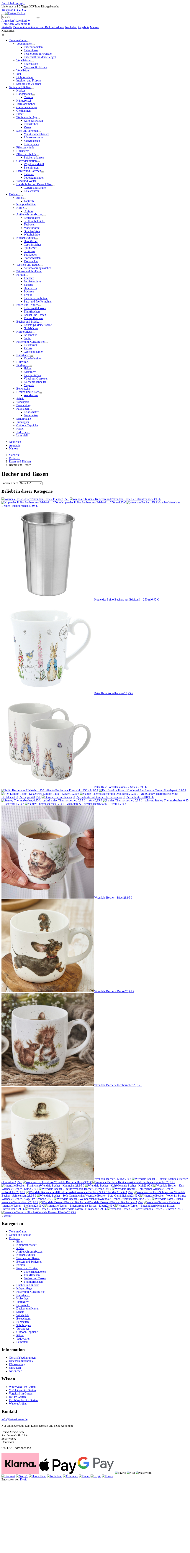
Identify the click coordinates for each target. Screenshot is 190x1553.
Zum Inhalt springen (13, 3)
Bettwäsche (23, 1305)
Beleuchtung (23, 1318)
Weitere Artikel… (19, 1403)
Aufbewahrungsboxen (29, 1251)
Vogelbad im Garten (20, 1393)
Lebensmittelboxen (35, 1271)
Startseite (6, 27)
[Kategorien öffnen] (2, 14)
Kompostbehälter (26, 1244)
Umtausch (15, 1367)
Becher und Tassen (35, 1278)
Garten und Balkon (42, 27)
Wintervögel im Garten (22, 1386)
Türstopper (22, 1328)
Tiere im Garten (22, 27)
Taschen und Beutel (28, 1258)
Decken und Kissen (27, 1308)
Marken (94, 27)
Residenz (59, 27)
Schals (20, 1311)
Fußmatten (22, 1321)
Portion (20, 1265)
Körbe (20, 1248)
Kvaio (23, 1479)
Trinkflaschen (32, 1275)
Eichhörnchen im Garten (23, 1400)
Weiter (7, 1215)
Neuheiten (71, 27)
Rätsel (20, 1335)
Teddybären (23, 1338)
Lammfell (22, 1342)
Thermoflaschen (33, 1281)
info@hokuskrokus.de (14, 1419)
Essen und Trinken (20, 461)
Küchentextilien (25, 1254)
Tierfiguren (22, 1301)
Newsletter (15, 1371)
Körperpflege (24, 1288)
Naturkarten (23, 1295)
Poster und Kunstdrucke (30, 1291)
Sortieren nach (9, 483)
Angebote (83, 27)
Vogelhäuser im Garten (22, 1390)
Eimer (19, 1241)
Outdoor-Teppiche (27, 1331)
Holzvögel (22, 1298)
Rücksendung (17, 1364)
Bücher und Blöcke (27, 1285)
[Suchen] (38, 17)
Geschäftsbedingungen (22, 1357)
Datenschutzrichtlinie (21, 1361)
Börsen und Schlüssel (29, 1261)
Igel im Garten (17, 1396)
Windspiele (22, 1315)
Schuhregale (23, 1325)
